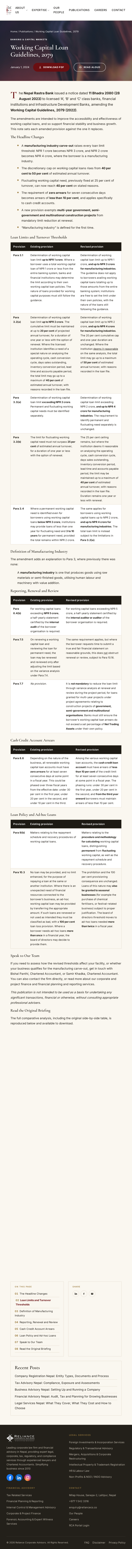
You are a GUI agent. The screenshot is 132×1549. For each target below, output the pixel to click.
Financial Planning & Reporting (25, 1501)
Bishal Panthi (19, 973)
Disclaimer (98, 1542)
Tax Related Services (19, 1495)
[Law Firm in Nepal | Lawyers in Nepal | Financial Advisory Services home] (9, 10)
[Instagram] (27, 1477)
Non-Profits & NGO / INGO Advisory (90, 1476)
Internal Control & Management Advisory (31, 1507)
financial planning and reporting (60, 984)
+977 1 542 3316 (79, 1501)
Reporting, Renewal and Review (36, 1322)
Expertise (39, 10)
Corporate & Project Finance (24, 1513)
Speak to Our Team (29, 1342)
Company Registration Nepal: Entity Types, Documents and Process (62, 1376)
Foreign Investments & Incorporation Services (96, 1442)
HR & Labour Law (79, 1470)
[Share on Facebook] (84, 1293)
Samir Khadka (75, 973)
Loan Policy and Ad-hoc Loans (35, 1335)
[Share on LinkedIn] (76, 1293)
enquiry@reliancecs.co (83, 1507)
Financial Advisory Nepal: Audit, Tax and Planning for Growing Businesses (66, 1396)
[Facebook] (10, 1477)
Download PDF (53, 67)
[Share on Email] (92, 1293)
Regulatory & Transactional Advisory (91, 1448)
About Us (20, 10)
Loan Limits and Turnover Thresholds (33, 1302)
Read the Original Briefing (33, 1348)
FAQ (86, 1542)
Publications (79, 10)
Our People (58, 10)
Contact (118, 10)
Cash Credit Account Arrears (34, 1328)
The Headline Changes (31, 1293)
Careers (100, 10)
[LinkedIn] (18, 1477)
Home (13, 31)
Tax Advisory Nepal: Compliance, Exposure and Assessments (57, 1383)
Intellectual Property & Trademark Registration (97, 1464)
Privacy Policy (117, 1542)
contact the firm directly (45, 979)
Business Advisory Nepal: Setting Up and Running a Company (57, 1389)
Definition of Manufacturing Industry (34, 1313)
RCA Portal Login (79, 1525)
